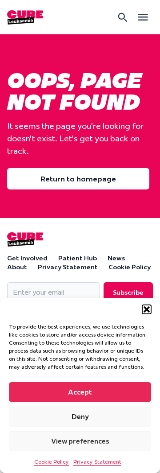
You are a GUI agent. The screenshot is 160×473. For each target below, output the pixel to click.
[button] (146, 309)
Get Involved (27, 258)
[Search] (122, 17)
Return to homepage (78, 178)
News (116, 258)
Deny (80, 416)
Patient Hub (77, 258)
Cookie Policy (51, 461)
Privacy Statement (97, 461)
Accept (80, 392)
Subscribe (128, 292)
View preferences (80, 441)
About (17, 267)
